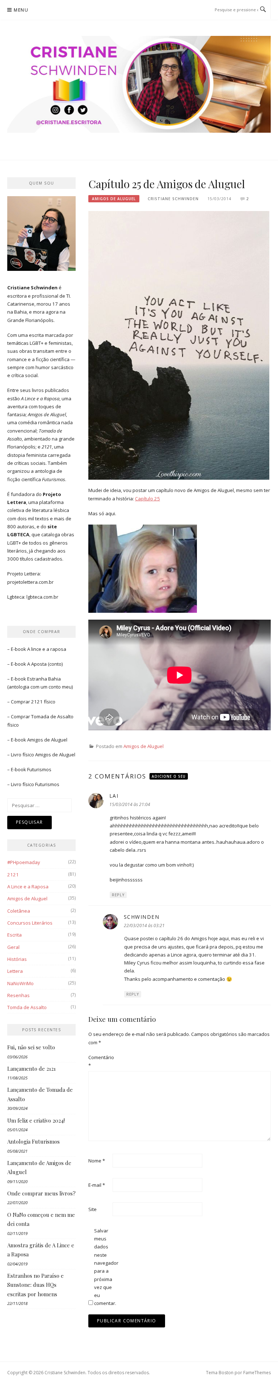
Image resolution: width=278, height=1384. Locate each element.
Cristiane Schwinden (173, 198)
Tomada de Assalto (52, 716)
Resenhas (18, 995)
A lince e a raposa (46, 649)
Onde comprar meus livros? (41, 1193)
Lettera (15, 971)
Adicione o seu (169, 776)
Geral (13, 947)
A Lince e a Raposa (28, 886)
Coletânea (18, 911)
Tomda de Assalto (27, 1007)
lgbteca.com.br (42, 597)
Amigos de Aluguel (114, 198)
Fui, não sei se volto (31, 1047)
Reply (118, 894)
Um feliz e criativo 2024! (36, 1120)
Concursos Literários (29, 923)
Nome (96, 1160)
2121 (13, 874)
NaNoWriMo (20, 983)
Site (92, 1209)
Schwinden (142, 916)
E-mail (96, 1185)
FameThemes (257, 1372)
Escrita (14, 934)
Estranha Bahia (44, 679)
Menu (21, 10)
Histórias (17, 959)
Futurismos (39, 769)
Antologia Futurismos (33, 1141)
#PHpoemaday (23, 862)
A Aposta (37, 664)
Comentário (99, 1061)
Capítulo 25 (147, 498)
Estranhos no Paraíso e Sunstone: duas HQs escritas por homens (35, 1285)
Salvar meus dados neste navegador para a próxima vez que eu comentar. (105, 1267)
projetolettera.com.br (30, 582)
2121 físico (43, 701)
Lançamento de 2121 (31, 1068)
